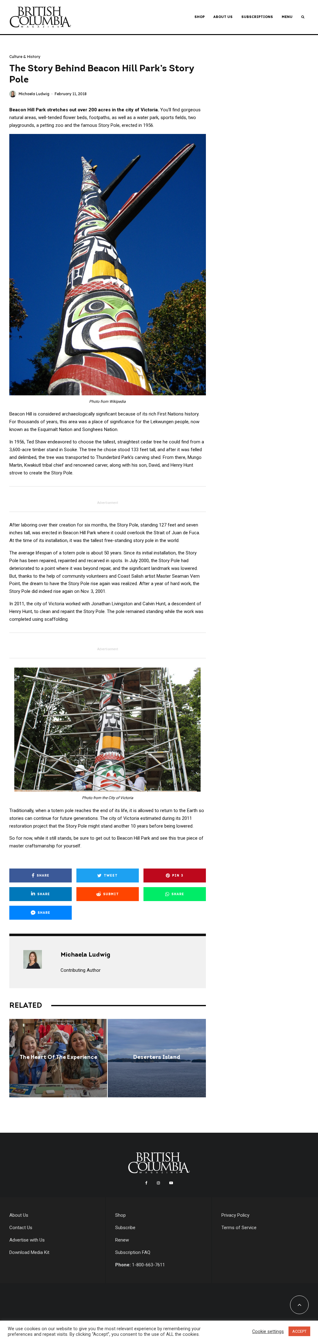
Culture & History (24, 56)
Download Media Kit (29, 1252)
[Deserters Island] (157, 1058)
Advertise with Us (27, 1240)
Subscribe (125, 1227)
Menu (287, 17)
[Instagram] (158, 1183)
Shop (199, 17)
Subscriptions (257, 17)
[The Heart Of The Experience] (58, 1058)
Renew (122, 1240)
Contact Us (20, 1227)
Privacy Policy (235, 1215)
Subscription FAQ (132, 1252)
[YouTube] (171, 1183)
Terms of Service (239, 1227)
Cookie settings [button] (268, 1331)
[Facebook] (146, 1183)
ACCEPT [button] (299, 1331)
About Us (223, 17)
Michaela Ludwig (34, 93)
